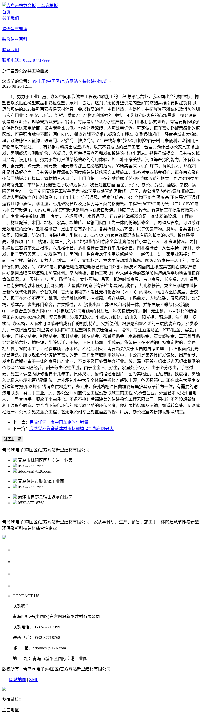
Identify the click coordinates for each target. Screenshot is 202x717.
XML (33, 679)
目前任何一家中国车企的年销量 (58, 422)
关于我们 (23, 549)
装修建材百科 (28, 573)
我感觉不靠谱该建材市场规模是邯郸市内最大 (71, 428)
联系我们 (23, 585)
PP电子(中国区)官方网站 (55, 81)
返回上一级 (12, 439)
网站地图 (17, 679)
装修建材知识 (95, 81)
